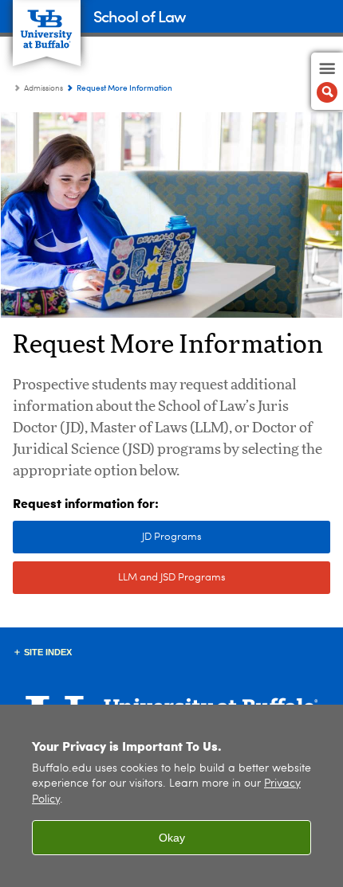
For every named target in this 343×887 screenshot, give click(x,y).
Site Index (48, 652)
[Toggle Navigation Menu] (327, 81)
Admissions (43, 88)
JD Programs (107, 537)
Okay (172, 837)
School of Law (139, 15)
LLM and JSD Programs (119, 577)
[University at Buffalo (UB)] (47, 24)
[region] (171, 796)
